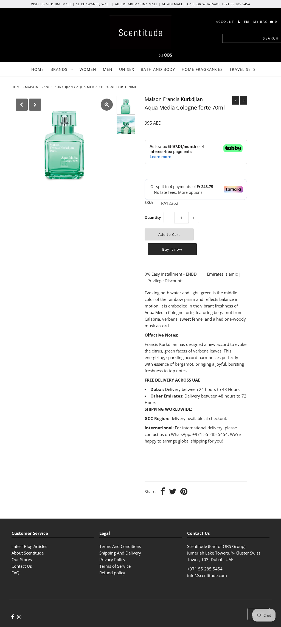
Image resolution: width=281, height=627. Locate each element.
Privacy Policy (112, 559)
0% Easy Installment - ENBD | (173, 274)
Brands (59, 69)
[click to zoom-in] (107, 105)
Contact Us (22, 566)
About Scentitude (28, 553)
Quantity (153, 217)
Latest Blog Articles (29, 546)
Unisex (126, 69)
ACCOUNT (225, 21)
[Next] (35, 105)
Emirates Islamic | (224, 274)
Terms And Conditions (120, 546)
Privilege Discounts (165, 280)
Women (88, 69)
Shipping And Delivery (120, 553)
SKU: (149, 202)
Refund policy (112, 572)
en (246, 21)
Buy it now (172, 249)
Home (37, 69)
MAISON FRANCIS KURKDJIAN (49, 87)
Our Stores (22, 559)
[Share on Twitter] (172, 491)
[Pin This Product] (183, 491)
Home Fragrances (202, 69)
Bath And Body (158, 69)
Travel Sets (242, 69)
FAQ (15, 572)
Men (108, 69)
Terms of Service (115, 566)
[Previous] (22, 105)
